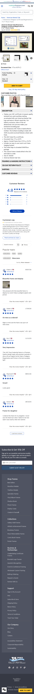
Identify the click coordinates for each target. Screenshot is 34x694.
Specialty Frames (12, 494)
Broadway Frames (13, 530)
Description (7, 111)
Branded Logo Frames (14, 559)
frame (14, 253)
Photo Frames (11, 505)
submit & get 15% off (17, 468)
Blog (8, 632)
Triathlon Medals (12, 490)
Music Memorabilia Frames (15, 534)
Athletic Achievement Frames (16, 526)
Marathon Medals (13, 486)
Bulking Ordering (12, 574)
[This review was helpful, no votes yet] (26, 301)
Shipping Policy (12, 603)
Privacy (9, 687)
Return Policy (11, 607)
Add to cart (17, 86)
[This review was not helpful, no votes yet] (29, 301)
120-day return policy (11, 165)
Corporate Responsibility (15, 645)
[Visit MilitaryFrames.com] (26, 1)
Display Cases (11, 509)
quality (20, 253)
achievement (6, 258)
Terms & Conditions (13, 614)
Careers (9, 636)
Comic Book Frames (13, 537)
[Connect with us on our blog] (25, 667)
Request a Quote (12, 578)
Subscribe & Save (13, 599)
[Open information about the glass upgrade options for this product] (7, 79)
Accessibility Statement (14, 641)
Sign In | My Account (13, 592)
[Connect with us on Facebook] (9, 667)
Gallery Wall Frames (13, 523)
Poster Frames (11, 541)
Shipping (5, 169)
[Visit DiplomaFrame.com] (17, 1)
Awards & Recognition (14, 563)
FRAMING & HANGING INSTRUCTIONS (16, 161)
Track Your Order (12, 618)
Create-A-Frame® (13, 512)
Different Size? (5, 69)
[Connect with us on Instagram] (17, 667)
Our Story (10, 628)
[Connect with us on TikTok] (13, 667)
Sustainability (11, 648)
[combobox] (23, 262)
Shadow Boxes (12, 501)
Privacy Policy (11, 610)
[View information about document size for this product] (20, 67)
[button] (29, 6)
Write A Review (17, 211)
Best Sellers (11, 483)
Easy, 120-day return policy (17, 89)
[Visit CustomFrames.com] (7, 1)
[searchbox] (9, 244)
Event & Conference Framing (16, 567)
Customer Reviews (9, 173)
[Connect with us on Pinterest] (21, 667)
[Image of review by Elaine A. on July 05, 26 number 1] (6, 284)
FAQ (8, 596)
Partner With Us (12, 582)
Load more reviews (17, 433)
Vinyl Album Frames (13, 497)
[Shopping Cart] (32, 6)
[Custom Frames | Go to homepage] (17, 6)
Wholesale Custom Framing (16, 570)
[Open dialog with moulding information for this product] (14, 73)
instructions (6, 253)
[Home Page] (17, 679)
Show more (16, 258)
